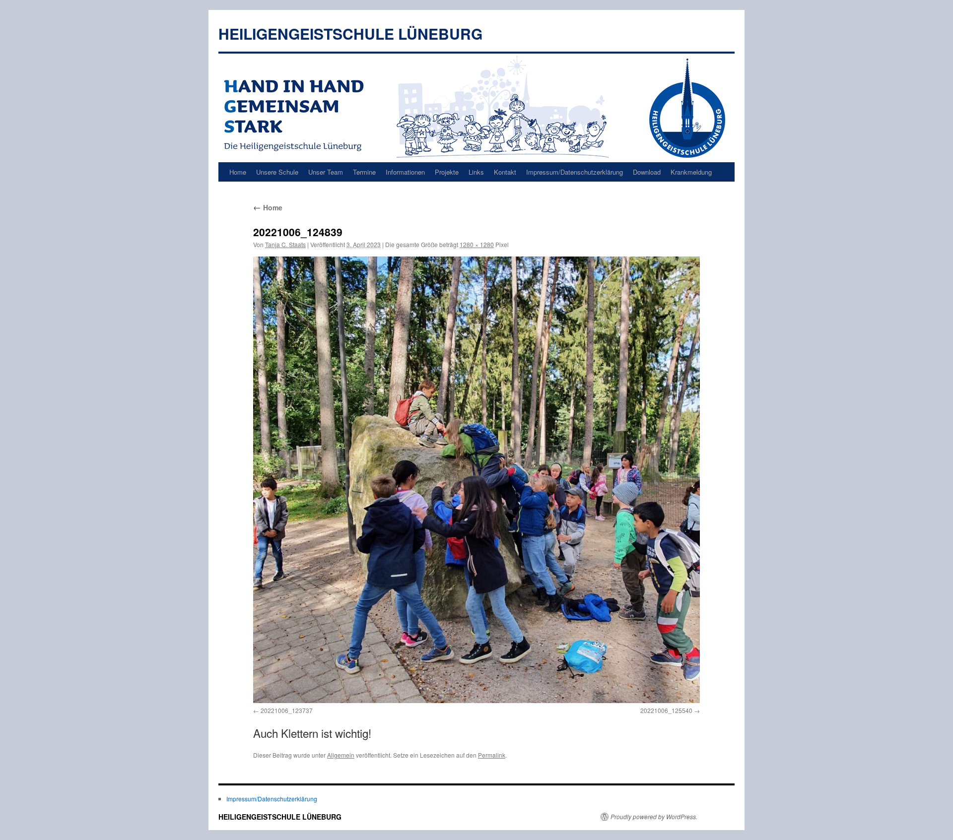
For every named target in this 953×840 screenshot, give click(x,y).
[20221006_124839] (476, 480)
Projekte (447, 172)
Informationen (405, 172)
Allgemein (340, 755)
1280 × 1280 (477, 244)
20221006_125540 (666, 710)
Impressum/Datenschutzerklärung (574, 172)
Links (476, 172)
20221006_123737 (287, 710)
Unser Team (325, 172)
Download (647, 172)
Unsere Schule (277, 172)
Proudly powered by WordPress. (654, 817)
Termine (364, 172)
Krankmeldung (691, 172)
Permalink (491, 755)
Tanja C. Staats (285, 244)
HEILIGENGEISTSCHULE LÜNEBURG (350, 33)
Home (237, 172)
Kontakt (505, 172)
